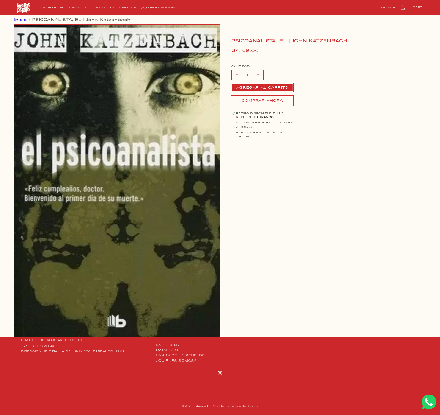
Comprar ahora (262, 100)
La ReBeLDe (169, 345)
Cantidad (240, 66)
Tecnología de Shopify (241, 406)
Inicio (20, 19)
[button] (388, 8)
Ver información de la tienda (259, 134)
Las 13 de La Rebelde (180, 355)
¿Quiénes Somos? (176, 360)
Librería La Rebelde (209, 406)
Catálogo (167, 350)
